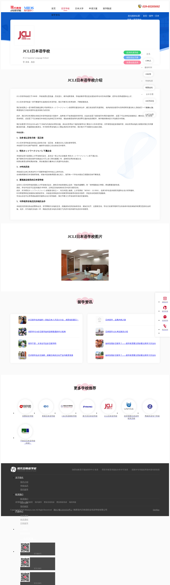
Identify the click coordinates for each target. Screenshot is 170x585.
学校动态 (24, 486)
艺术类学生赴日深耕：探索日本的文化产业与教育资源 (50, 355)
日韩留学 (24, 523)
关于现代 (19, 478)
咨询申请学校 (132, 52)
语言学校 (65, 8)
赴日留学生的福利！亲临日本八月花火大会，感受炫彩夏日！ (53, 320)
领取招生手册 (132, 57)
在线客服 (28, 538)
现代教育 (29, 502)
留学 (151, 16)
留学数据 (107, 8)
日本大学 (79, 8)
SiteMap (156, 510)
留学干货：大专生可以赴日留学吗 (42, 343)
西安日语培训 (49, 502)
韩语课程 (24, 520)
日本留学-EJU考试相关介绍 (116, 332)
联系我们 (19, 494)
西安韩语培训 (62, 502)
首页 (53, 8)
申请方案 (93, 8)
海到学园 (72, 502)
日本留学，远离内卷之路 (115, 320)
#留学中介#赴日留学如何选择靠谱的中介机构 (47, 332)
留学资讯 (55, 15)
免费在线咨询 (132, 62)
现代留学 (24, 489)
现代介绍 (24, 482)
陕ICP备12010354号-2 (63, 510)
